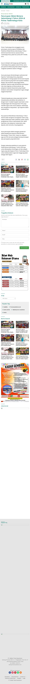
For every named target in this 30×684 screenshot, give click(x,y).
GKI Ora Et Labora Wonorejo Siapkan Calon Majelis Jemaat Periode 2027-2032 (22, 176)
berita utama (6, 309)
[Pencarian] (28, 4)
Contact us (22, 676)
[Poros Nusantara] (8, 4)
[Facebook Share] (16, 160)
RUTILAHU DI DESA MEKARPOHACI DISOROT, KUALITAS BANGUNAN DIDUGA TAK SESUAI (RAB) (22, 190)
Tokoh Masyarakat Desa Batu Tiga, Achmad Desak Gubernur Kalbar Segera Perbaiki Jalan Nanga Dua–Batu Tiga (22, 204)
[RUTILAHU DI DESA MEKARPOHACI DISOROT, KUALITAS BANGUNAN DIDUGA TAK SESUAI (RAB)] (22, 183)
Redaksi (19, 678)
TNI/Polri (10, 13)
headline (5, 307)
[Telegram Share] (25, 160)
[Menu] (2, 4)
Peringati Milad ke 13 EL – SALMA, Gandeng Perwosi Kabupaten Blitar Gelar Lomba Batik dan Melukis (7, 204)
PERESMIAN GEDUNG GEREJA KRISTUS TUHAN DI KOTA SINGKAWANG (7, 190)
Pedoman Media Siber (10, 678)
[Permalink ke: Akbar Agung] (2, 23)
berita (4, 312)
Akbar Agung (6, 23)
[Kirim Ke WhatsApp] (28, 160)
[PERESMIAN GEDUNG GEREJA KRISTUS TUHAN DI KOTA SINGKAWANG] (7, 183)
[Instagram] (12, 672)
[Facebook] (10, 672)
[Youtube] (15, 672)
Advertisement (14, 676)
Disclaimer (7, 676)
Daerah (6, 13)
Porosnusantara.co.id (15, 307)
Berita (2, 13)
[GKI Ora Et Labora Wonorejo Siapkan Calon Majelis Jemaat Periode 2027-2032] (22, 169)
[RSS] (20, 672)
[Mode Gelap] (26, 4)
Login (24, 678)
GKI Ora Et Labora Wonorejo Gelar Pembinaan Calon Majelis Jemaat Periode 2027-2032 (7, 176)
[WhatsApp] (18, 672)
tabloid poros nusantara (19, 309)
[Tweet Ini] (19, 160)
